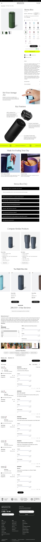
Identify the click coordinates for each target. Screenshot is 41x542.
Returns (13, 526)
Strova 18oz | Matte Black (8, 395)
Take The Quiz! (25, 0)
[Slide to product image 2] (6, 32)
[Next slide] (39, 0)
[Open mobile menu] (1, 3)
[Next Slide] (39, 346)
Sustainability (24, 523)
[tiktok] (6, 511)
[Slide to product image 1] (2, 32)
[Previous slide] (1, 0)
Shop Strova (5, 262)
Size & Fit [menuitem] (6, 352)
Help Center (14, 523)
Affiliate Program (25, 529)
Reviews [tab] (4, 358)
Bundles (3, 526)
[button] (12, 19)
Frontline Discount (15, 530)
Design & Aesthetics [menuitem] (25, 352)
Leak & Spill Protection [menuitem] (20, 354)
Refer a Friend (24, 527)
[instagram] (2, 511)
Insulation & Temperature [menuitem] (14, 352)
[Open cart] (39, 3)
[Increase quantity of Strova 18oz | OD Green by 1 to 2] (27, 46)
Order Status (14, 524)
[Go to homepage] (20, 3)
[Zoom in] (21, 28)
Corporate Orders (25, 532)
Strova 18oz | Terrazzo (8, 371)
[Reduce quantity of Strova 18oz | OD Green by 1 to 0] (25, 46)
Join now (28, 17)
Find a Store (14, 527)
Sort (30, 364)
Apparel (3, 530)
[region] (20, 346)
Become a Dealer (25, 530)
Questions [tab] (11, 358)
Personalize (4, 527)
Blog (23, 524)
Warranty (13, 529)
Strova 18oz (3, 5)
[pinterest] (7, 511)
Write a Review (37, 361)
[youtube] (9, 511)
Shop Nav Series (25, 262)
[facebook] (4, 511)
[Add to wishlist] (39, 46)
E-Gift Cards (4, 532)
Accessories (4, 529)
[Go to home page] (8, 507)
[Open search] (37, 3)
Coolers (3, 524)
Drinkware (3, 523)
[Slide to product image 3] (10, 32)
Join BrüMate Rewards (26, 526)
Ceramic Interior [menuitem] (34, 352)
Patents (23, 533)
